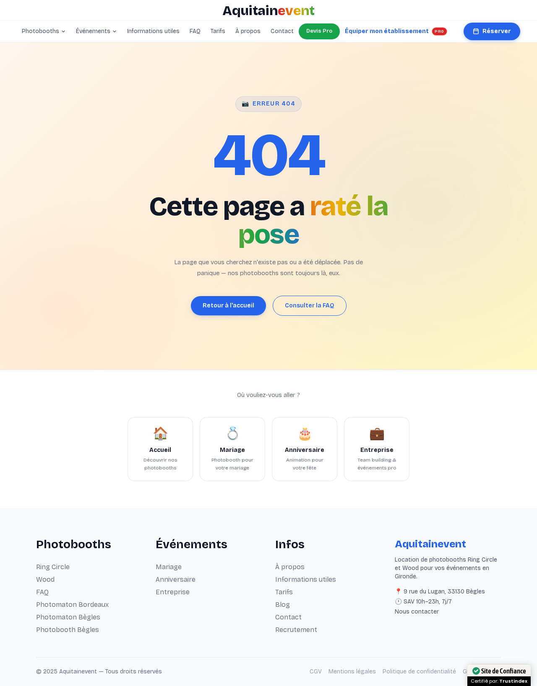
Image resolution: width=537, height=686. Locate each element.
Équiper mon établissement (394, 31)
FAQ (195, 31)
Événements (93, 31)
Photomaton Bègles (68, 617)
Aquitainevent (430, 544)
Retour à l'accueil (228, 305)
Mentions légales (352, 671)
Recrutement (296, 630)
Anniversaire (176, 579)
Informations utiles (153, 31)
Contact (282, 31)
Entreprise (173, 592)
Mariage (169, 567)
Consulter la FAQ (309, 305)
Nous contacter (417, 611)
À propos (248, 31)
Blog (282, 605)
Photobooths (40, 31)
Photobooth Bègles (67, 630)
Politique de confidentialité (419, 671)
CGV (316, 671)
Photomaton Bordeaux (72, 605)
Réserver (496, 31)
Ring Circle (53, 567)
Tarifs (218, 31)
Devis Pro (319, 31)
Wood (45, 579)
